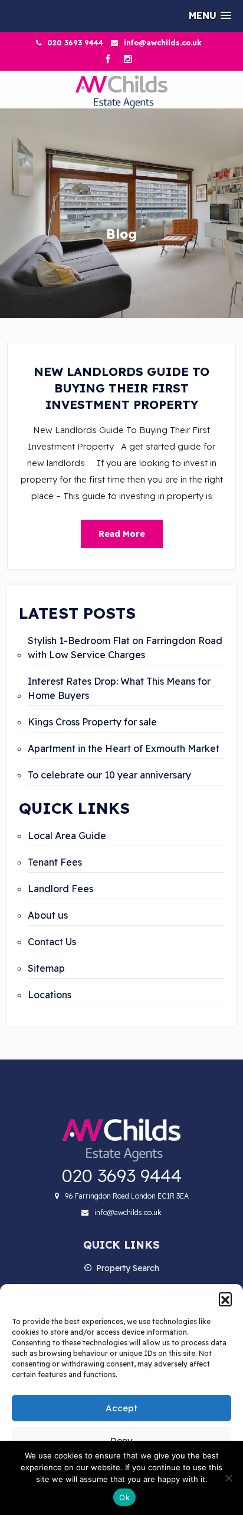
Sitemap (46, 968)
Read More (121, 534)
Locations (49, 995)
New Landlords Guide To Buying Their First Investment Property (121, 388)
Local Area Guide (67, 835)
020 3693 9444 (75, 42)
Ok (124, 1497)
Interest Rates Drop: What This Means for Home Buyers (119, 688)
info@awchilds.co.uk (163, 42)
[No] (228, 1478)
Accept (121, 1408)
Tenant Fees (55, 862)
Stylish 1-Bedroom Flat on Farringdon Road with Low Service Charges (125, 648)
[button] (225, 1299)
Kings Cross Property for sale (92, 722)
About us (48, 915)
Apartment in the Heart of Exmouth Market (123, 748)
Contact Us (52, 942)
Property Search (127, 1268)
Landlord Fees (60, 889)
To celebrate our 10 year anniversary (109, 775)
